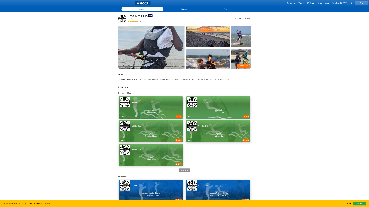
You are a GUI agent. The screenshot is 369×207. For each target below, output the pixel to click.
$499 (179, 200)
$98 (247, 116)
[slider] (133, 21)
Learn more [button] (47, 203)
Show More (184, 170)
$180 (247, 140)
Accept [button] (359, 203)
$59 (179, 116)
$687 (179, 164)
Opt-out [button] (348, 203)
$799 (247, 200)
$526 (179, 140)
